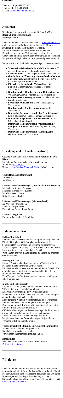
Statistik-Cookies (19, 77)
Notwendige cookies (20, 74)
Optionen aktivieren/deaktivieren (17, 82)
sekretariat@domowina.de (22, 10)
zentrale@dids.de (18, 211)
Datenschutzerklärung (12, 85)
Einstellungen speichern (44, 82)
